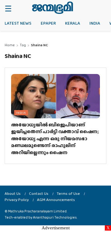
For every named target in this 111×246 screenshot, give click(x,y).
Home (10, 45)
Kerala (72, 23)
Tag (23, 45)
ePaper (48, 23)
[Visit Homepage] (52, 8)
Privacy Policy (17, 200)
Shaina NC (39, 45)
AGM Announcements (56, 200)
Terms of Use (68, 193)
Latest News (18, 23)
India (94, 23)
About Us (13, 193)
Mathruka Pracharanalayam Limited (37, 211)
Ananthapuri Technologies (55, 217)
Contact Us (38, 193)
